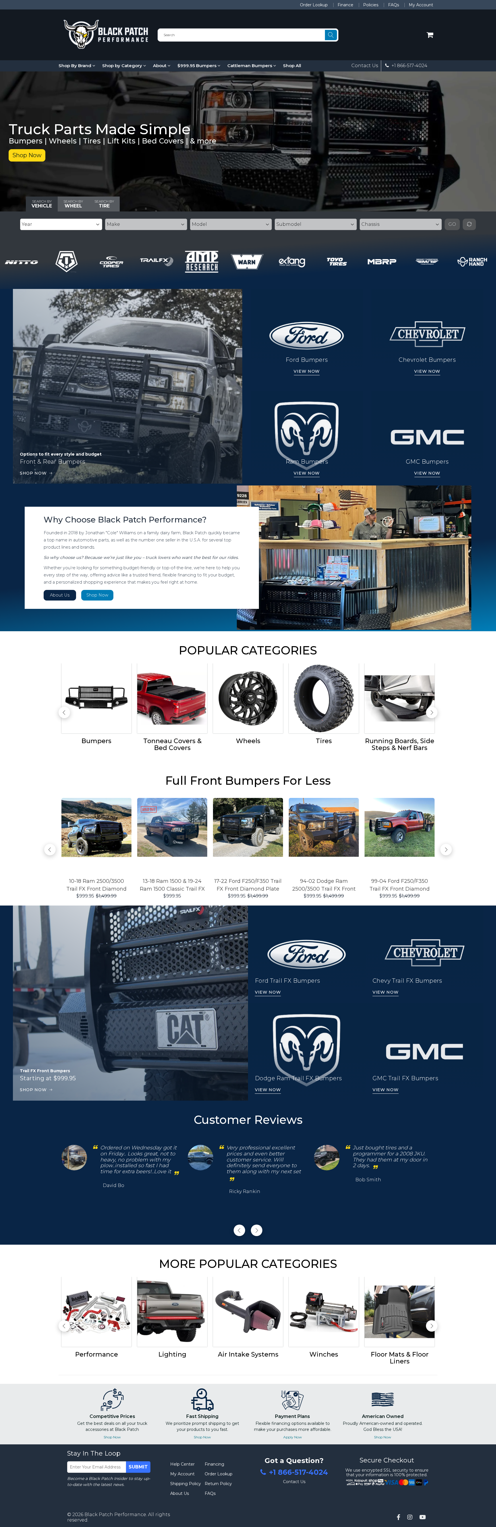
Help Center (182, 1464)
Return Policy (218, 1483)
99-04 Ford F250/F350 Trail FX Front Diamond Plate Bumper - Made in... (399, 885)
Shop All (292, 65)
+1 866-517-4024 (408, 65)
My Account (421, 5)
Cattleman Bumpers (250, 65)
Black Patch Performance (115, 1514)
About (160, 65)
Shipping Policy (185, 1483)
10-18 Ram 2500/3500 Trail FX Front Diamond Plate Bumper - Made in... (96, 885)
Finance (345, 5)
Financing (214, 1464)
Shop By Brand (75, 65)
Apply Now (292, 1437)
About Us (60, 595)
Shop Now (27, 155)
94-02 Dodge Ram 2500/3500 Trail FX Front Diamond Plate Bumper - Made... (323, 885)
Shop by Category (122, 65)
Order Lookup (314, 5)
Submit (138, 1467)
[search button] (331, 35)
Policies (370, 5)
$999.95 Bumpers (197, 65)
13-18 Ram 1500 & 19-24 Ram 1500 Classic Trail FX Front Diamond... (172, 885)
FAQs (393, 5)
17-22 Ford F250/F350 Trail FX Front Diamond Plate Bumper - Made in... (248, 885)
